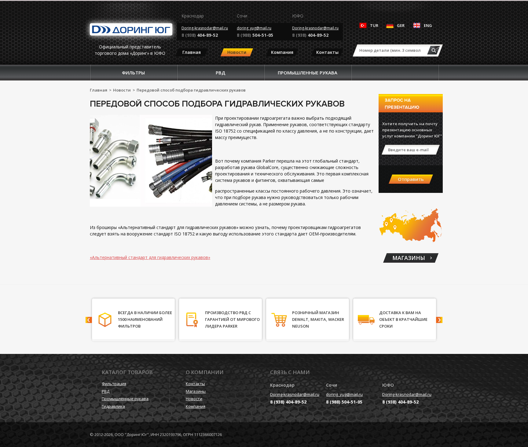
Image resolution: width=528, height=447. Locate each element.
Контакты (327, 52)
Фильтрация (114, 383)
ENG (428, 25)
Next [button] (439, 320)
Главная (191, 52)
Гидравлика (113, 406)
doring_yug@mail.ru (254, 28)
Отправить (411, 179)
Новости (236, 52)
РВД (220, 72)
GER (401, 25)
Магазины (196, 391)
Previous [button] (89, 320)
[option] (133, 320)
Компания (282, 52)
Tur (374, 25)
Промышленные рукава (307, 72)
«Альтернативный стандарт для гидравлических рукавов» (150, 257)
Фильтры (133, 72)
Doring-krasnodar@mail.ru (205, 28)
